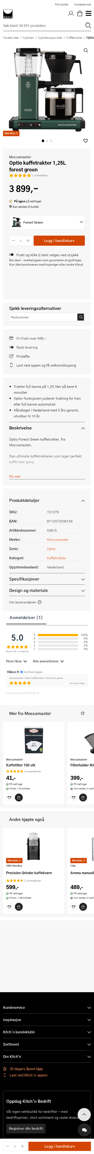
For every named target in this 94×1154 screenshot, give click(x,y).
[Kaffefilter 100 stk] (33, 740)
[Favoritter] (9, 797)
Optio (51, 548)
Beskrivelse (20, 428)
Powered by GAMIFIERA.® (22, 693)
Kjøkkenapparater (50, 37)
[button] (86, 141)
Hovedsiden (11, 37)
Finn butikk (61, 4)
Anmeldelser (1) (26, 617)
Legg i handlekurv (59, 240)
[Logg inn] (71, 14)
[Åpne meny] (88, 14)
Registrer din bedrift (26, 1128)
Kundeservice (82, 4)
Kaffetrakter (74, 37)
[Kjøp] (19, 797)
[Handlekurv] (80, 14)
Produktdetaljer (24, 500)
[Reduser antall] (13, 240)
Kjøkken (28, 37)
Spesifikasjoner (24, 579)
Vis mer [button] (15, 476)
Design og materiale (28, 590)
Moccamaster (20, 156)
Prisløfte (23, 356)
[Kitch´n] (8, 14)
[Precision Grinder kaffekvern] (33, 846)
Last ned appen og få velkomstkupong (46, 365)
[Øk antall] (28, 240)
